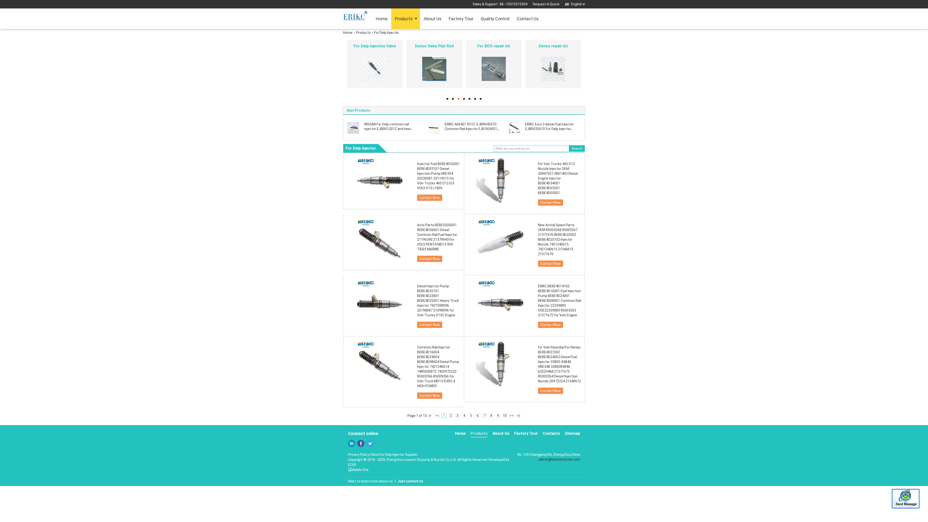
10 (505, 416)
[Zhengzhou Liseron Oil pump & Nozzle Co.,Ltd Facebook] (360, 443)
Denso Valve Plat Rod (434, 46)
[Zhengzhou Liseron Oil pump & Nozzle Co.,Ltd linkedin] (351, 443)
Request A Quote (546, 4)
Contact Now (430, 198)
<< (437, 416)
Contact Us (528, 18)
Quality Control (495, 18)
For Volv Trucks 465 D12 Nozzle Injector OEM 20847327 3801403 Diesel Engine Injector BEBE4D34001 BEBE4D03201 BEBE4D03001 (558, 178)
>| (518, 416)
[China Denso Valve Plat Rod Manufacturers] (434, 69)
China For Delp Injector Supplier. (394, 455)
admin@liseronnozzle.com (559, 459)
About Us (433, 18)
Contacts (551, 433)
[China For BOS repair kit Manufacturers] (494, 69)
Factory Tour (461, 18)
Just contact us (410, 481)
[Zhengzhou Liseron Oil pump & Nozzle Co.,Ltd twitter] (370, 443)
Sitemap (572, 433)
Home (382, 18)
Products (404, 18)
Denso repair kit (553, 46)
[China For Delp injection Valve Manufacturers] (375, 69)
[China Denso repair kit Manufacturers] (553, 69)
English (576, 4)
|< (430, 416)
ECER (352, 465)
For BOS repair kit (493, 46)
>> (512, 416)
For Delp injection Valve (375, 46)
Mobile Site (360, 470)
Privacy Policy (358, 455)
